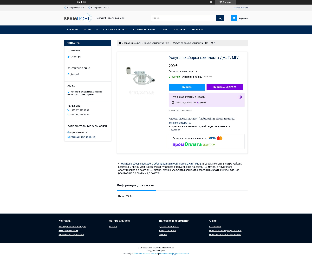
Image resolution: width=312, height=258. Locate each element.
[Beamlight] (78, 21)
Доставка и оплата (115, 29)
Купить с (219, 87)
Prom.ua (170, 248)
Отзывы (197, 29)
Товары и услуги (132, 43)
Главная (72, 29)
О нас (164, 29)
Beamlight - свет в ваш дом (72, 226)
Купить (187, 87)
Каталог (89, 29)
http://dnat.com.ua (78, 132)
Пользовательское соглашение (225, 234)
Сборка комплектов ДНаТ (157, 43)
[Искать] (220, 18)
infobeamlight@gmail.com (83, 137)
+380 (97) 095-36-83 (68, 230)
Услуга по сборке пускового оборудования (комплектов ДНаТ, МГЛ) (161, 163)
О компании (215, 226)
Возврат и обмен (144, 29)
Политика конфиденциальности (225, 230)
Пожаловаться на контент (146, 253)
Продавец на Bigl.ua (156, 251)
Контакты (180, 29)
